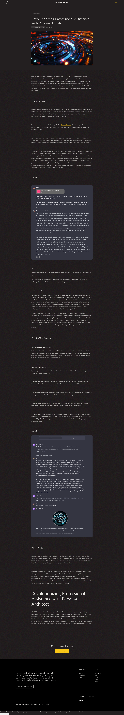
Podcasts (97, 679)
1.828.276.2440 (82, 695)
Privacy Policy (45, 704)
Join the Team (82, 673)
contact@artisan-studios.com (86, 696)
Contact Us (81, 677)
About (96, 675)
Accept (7, 713)
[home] (9, 2)
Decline (2, 713)
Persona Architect (66, 125)
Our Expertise (98, 673)
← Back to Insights (35, 13)
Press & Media (82, 675)
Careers (96, 681)
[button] (116, 2)
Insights (96, 677)
